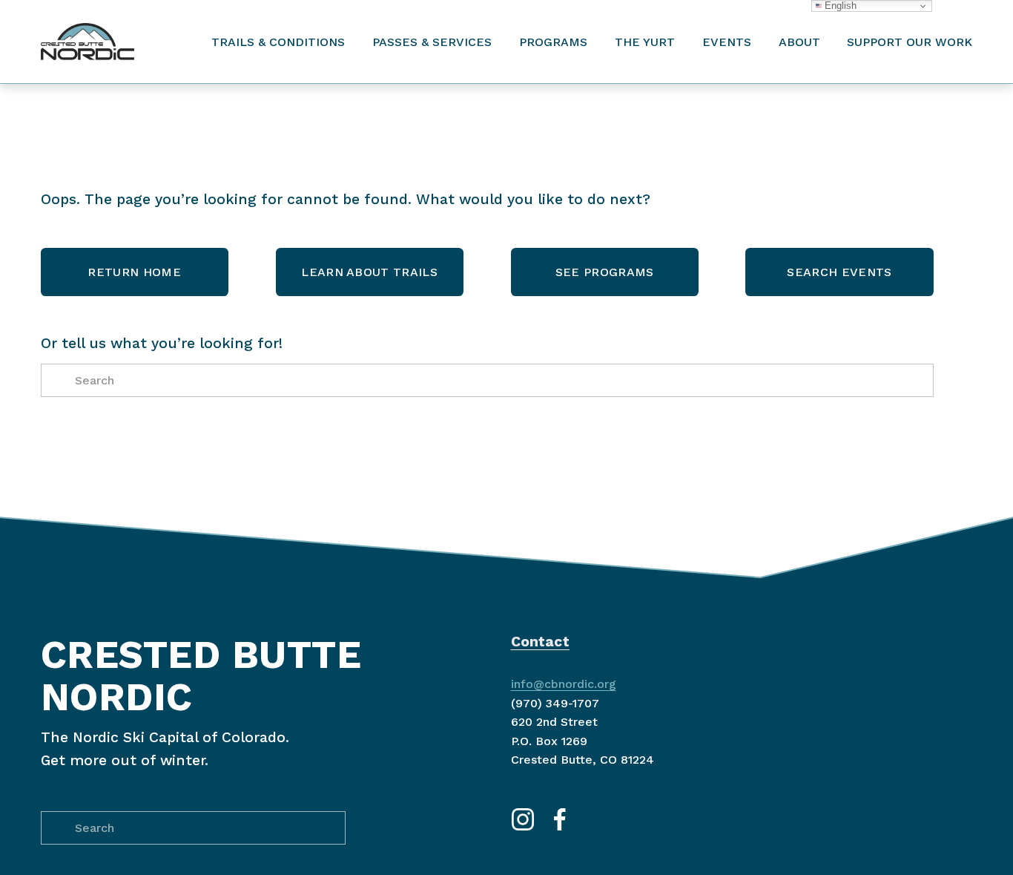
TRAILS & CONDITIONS (278, 42)
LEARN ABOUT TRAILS (369, 272)
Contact (540, 642)
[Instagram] (523, 819)
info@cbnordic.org (563, 684)
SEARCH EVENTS (839, 272)
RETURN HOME (134, 272)
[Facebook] (560, 819)
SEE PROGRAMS (604, 272)
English (839, 5)
